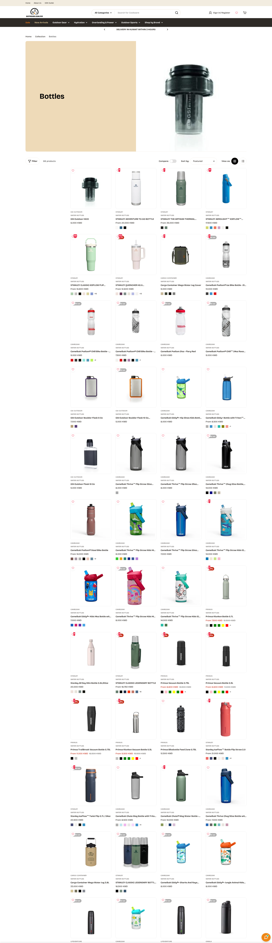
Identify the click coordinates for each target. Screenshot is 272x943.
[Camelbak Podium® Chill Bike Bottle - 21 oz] (136, 321)
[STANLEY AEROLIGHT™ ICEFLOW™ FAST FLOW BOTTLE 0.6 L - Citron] (207, 227)
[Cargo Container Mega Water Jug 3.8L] (91, 852)
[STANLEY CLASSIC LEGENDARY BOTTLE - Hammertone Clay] (132, 691)
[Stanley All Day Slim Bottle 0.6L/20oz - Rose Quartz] (72, 691)
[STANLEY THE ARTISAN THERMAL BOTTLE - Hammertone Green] (166, 227)
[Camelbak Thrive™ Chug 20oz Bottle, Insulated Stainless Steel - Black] (207, 492)
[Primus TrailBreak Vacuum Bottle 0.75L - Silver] (76, 758)
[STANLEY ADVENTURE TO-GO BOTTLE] (136, 188)
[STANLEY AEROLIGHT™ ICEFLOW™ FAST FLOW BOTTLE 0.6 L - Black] (227, 227)
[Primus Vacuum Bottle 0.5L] (226, 652)
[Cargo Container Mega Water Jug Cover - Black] (170, 293)
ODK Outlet (49, 3)
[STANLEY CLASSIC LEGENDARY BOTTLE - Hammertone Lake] (136, 691)
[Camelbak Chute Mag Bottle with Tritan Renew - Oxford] (136, 824)
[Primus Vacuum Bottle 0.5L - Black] (207, 692)
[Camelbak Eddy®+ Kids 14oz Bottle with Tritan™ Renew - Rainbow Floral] (79, 625)
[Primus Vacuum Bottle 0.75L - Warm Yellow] (174, 692)
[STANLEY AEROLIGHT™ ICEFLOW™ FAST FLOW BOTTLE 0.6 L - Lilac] (219, 227)
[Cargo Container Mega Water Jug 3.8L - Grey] (83, 891)
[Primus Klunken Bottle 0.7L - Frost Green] (219, 625)
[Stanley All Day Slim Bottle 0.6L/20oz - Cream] (76, 691)
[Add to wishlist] (73, 170)
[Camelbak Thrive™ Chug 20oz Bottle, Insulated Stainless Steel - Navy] (211, 492)
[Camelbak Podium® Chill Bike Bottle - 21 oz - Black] (125, 360)
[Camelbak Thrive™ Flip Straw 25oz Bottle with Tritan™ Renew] (181, 453)
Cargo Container (169, 278)
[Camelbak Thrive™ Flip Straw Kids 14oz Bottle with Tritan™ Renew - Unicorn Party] (136, 558)
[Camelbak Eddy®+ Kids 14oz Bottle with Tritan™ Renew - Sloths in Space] (83, 625)
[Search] (176, 12)
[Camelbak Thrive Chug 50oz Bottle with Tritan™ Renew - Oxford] (207, 824)
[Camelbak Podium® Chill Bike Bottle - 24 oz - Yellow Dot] (91, 360)
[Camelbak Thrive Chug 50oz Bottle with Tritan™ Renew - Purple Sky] (227, 824)
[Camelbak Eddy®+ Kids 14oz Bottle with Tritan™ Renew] (91, 586)
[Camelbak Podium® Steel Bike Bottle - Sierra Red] (72, 558)
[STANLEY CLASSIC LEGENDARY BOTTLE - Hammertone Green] (117, 691)
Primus (209, 609)
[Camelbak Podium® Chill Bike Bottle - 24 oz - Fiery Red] (72, 360)
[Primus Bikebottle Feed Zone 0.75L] (181, 719)
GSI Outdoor (76, 212)
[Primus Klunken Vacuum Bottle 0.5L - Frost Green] (129, 758)
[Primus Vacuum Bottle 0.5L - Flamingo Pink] (211, 692)
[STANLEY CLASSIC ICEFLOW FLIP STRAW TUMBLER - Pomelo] (87, 293)
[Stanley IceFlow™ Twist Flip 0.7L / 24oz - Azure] (83, 824)
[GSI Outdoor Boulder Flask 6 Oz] (91, 387)
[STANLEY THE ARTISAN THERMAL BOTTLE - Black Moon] (162, 227)
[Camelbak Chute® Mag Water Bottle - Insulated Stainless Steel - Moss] (162, 824)
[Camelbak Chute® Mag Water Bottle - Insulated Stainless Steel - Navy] (170, 824)
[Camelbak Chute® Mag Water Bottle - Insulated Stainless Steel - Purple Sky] (174, 824)
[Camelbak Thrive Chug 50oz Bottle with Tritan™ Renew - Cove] (219, 824)
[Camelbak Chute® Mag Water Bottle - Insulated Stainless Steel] (181, 785)
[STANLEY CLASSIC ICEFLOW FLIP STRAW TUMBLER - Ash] (76, 293)
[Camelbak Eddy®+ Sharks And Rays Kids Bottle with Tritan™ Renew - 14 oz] (181, 852)
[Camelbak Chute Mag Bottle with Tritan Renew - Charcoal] (117, 824)
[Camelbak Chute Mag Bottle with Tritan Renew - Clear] (129, 824)
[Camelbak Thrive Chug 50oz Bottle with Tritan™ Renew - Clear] (223, 824)
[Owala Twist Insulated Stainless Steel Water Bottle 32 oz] (226, 918)
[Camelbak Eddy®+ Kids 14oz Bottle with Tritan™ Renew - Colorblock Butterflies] (76, 625)
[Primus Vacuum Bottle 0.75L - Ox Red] (181, 692)
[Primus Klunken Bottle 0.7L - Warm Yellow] (223, 625)
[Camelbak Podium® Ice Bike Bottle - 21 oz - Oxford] (211, 293)
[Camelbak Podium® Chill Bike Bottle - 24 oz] (91, 321)
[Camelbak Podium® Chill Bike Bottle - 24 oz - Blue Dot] (87, 360)
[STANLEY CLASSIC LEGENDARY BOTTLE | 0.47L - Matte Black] (117, 891)
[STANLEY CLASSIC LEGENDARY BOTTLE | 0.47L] (136, 852)
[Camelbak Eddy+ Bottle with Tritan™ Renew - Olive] (223, 426)
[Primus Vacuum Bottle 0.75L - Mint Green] (170, 692)
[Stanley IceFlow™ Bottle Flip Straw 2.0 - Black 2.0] (215, 758)
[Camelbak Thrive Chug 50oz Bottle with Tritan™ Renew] (226, 785)
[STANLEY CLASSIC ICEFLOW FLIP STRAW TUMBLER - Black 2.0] (79, 293)
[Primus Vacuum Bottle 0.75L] (181, 652)
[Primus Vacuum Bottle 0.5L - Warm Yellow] (219, 692)
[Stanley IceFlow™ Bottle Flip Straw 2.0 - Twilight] (211, 758)
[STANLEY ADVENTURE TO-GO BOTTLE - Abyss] (121, 227)
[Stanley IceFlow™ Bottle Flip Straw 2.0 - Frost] (219, 758)
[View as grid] (234, 161)
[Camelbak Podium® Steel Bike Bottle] (91, 519)
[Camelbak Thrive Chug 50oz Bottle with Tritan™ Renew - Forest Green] (215, 824)
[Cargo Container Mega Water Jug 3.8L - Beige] (72, 891)
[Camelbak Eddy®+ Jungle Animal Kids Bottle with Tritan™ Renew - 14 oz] (226, 852)
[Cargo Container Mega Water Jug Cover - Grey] (174, 293)
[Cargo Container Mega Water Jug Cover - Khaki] (166, 293)
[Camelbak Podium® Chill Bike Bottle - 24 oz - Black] (76, 360)
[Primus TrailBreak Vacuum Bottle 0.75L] (91, 719)
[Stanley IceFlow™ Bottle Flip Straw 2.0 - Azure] (227, 758)
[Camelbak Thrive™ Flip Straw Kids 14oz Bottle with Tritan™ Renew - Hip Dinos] (117, 558)
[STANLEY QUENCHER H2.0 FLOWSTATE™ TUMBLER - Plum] (121, 293)
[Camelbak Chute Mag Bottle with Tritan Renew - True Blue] (121, 824)
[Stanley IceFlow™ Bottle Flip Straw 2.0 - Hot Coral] (207, 758)
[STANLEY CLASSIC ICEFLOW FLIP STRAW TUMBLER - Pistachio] (72, 293)
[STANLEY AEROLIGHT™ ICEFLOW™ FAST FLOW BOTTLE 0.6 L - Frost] (223, 227)
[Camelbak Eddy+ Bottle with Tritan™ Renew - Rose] (227, 426)
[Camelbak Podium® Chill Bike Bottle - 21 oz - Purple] (129, 360)
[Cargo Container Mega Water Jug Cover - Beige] (162, 293)
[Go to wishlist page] (236, 13)
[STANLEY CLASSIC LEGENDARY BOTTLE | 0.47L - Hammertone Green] (121, 891)
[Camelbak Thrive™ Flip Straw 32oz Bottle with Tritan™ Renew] (136, 453)
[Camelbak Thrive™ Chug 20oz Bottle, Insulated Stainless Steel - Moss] (215, 492)
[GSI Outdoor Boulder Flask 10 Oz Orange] (136, 387)
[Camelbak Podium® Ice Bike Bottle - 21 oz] (226, 254)
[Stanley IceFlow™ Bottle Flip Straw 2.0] (226, 719)
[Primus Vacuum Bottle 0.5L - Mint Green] (215, 692)
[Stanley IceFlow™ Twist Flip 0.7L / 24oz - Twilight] (72, 824)
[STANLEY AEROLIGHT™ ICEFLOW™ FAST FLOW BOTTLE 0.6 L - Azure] (211, 227)
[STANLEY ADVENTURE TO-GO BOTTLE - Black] (125, 227)
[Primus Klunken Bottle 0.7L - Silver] (207, 625)
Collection (40, 36)
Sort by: (185, 161)
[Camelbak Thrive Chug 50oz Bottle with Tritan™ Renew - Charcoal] (211, 824)
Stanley (119, 212)
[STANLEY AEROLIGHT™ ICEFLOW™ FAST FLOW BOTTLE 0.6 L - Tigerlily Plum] (215, 227)
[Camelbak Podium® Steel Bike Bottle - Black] (83, 558)
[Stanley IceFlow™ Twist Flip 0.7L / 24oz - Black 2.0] (79, 824)
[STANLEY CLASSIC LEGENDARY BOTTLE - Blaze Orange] (129, 691)
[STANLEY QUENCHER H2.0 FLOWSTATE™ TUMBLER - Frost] (136, 293)
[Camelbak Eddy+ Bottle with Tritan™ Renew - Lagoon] (219, 426)
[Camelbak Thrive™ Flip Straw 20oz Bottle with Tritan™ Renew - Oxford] (181, 519)
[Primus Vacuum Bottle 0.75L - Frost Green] (178, 692)
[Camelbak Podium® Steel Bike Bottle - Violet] (76, 558)
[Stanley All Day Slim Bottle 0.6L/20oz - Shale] (79, 691)
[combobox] (136, 12)
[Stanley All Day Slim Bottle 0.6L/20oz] (91, 652)
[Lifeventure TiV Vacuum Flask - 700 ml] (181, 918)
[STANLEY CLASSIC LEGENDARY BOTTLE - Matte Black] (121, 691)
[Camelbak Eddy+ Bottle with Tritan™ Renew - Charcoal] (207, 426)
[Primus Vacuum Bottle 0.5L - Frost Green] (223, 692)
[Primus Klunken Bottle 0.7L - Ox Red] (227, 625)
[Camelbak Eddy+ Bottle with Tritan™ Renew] (226, 387)
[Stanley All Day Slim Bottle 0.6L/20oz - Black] (83, 691)
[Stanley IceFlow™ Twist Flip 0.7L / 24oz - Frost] (76, 824)
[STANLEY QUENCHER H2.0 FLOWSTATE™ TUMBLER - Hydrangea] (132, 293)
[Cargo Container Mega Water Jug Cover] (181, 254)
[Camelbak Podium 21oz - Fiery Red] (181, 321)
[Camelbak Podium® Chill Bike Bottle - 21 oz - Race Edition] (132, 360)
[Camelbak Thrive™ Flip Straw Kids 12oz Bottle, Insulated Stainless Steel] (226, 519)
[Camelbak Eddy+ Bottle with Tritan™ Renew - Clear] (215, 426)
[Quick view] (106, 174)
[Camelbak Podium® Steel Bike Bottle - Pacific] (91, 558)
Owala (209, 941)
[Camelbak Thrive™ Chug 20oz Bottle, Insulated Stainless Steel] (226, 453)
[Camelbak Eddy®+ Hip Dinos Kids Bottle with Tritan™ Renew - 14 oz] (181, 387)
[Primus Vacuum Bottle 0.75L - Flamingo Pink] (166, 692)
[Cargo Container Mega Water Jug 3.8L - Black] (79, 891)
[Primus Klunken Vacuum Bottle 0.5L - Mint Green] (125, 758)
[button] (104, 29)
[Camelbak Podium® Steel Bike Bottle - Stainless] (79, 558)
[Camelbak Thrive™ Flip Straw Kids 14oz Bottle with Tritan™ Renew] (136, 519)
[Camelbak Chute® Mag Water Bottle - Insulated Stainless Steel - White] (166, 824)
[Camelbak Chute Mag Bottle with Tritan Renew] (136, 785)
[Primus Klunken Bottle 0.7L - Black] (211, 625)
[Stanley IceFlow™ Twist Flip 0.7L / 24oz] (91, 785)
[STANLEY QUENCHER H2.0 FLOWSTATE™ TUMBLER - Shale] (125, 293)
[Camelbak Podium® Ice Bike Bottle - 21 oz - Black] (207, 293)
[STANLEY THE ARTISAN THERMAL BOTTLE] (181, 188)
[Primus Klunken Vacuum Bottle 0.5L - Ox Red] (136, 758)
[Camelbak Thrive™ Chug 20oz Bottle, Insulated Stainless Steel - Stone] (219, 492)
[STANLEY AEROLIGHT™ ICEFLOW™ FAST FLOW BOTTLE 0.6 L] (226, 188)
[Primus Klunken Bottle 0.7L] (226, 586)
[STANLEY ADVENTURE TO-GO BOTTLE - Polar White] (117, 227)
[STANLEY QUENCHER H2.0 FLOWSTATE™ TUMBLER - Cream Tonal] (129, 293)
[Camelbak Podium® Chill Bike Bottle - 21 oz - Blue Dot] (136, 360)
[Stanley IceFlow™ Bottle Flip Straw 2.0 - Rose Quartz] (223, 758)
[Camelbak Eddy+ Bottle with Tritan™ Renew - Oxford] (211, 426)
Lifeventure (76, 941)
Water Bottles (77, 215)
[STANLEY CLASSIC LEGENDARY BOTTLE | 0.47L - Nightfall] (125, 891)
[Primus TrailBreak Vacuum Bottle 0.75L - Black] (72, 758)
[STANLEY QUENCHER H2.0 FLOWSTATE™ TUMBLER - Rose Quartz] (117, 293)
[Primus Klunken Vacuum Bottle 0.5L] (136, 719)
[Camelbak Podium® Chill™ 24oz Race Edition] (226, 321)
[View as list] (242, 161)
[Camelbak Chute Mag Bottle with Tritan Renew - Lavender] (125, 824)
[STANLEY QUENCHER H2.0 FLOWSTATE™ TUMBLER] (136, 254)
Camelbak (210, 278)
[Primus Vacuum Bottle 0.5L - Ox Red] (227, 692)
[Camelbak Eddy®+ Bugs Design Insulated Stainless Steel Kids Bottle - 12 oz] (136, 918)
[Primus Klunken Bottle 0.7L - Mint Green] (215, 625)
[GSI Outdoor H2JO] (91, 188)
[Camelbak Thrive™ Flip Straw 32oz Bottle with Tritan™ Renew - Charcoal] (117, 492)
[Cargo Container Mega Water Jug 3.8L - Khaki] (76, 891)
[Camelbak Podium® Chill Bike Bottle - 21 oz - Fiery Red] (121, 360)
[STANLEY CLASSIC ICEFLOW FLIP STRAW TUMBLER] (91, 254)
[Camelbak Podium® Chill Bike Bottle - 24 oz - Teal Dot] (83, 360)
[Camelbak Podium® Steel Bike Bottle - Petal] (87, 558)
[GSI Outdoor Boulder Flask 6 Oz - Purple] (76, 426)
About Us (37, 3)
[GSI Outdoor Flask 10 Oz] (91, 453)
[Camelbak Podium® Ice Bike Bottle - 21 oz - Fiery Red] (215, 293)
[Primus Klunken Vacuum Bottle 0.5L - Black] (121, 758)
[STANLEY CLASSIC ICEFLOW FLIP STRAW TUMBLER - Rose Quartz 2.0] (83, 293)
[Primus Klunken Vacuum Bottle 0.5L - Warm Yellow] (132, 758)
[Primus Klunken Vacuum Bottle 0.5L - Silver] (117, 758)
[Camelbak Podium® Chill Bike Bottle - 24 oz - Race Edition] (79, 360)
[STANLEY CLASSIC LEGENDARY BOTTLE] (136, 652)
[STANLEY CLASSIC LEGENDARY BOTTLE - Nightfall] (125, 691)
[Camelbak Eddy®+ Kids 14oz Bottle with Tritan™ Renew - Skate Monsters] (72, 625)
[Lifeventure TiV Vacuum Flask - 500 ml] (91, 918)
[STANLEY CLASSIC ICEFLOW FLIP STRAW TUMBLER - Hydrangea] (91, 293)
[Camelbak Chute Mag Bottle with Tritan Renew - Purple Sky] (132, 824)
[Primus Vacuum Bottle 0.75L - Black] (162, 692)
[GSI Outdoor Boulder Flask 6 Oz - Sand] (72, 426)
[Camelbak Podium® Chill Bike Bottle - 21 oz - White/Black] (117, 360)
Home (28, 3)
